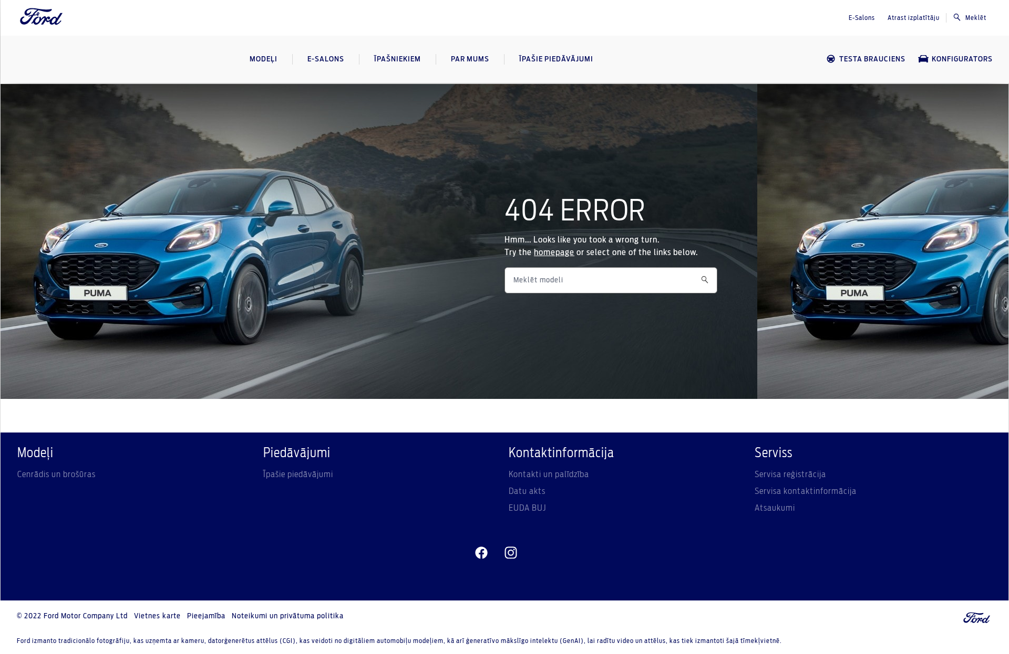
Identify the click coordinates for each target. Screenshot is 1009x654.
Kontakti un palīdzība (549, 474)
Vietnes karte (157, 616)
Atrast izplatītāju (914, 18)
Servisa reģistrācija (790, 474)
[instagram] (510, 553)
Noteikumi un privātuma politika (288, 616)
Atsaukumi (775, 508)
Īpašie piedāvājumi (298, 474)
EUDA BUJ (527, 508)
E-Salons (862, 18)
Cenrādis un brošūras (56, 474)
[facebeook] (481, 553)
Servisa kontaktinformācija (806, 491)
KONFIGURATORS (962, 59)
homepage (554, 252)
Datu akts (527, 491)
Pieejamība (206, 616)
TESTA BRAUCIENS (872, 59)
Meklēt (975, 18)
